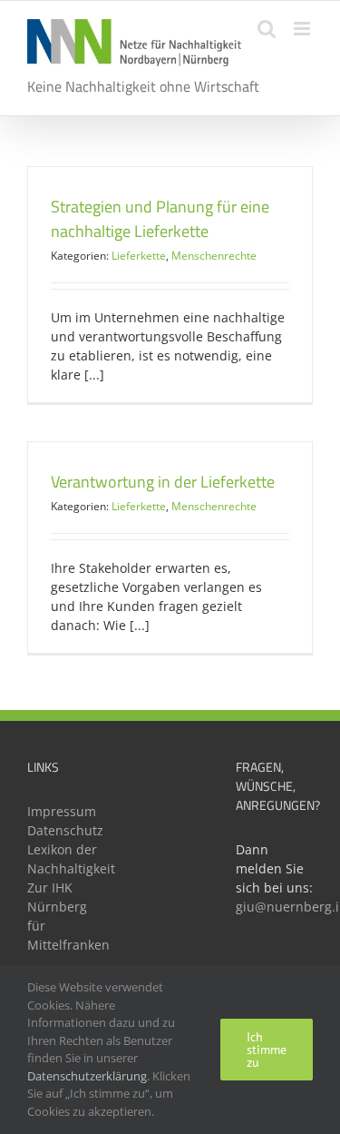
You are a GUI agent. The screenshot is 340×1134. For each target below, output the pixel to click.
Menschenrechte (214, 255)
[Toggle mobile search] (266, 28)
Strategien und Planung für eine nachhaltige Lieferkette (160, 218)
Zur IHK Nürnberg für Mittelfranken (65, 916)
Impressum (61, 811)
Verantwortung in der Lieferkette (163, 481)
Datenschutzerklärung (87, 1076)
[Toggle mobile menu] (303, 28)
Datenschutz (65, 830)
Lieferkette (139, 255)
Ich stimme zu (267, 1049)
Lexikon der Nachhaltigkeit (65, 859)
